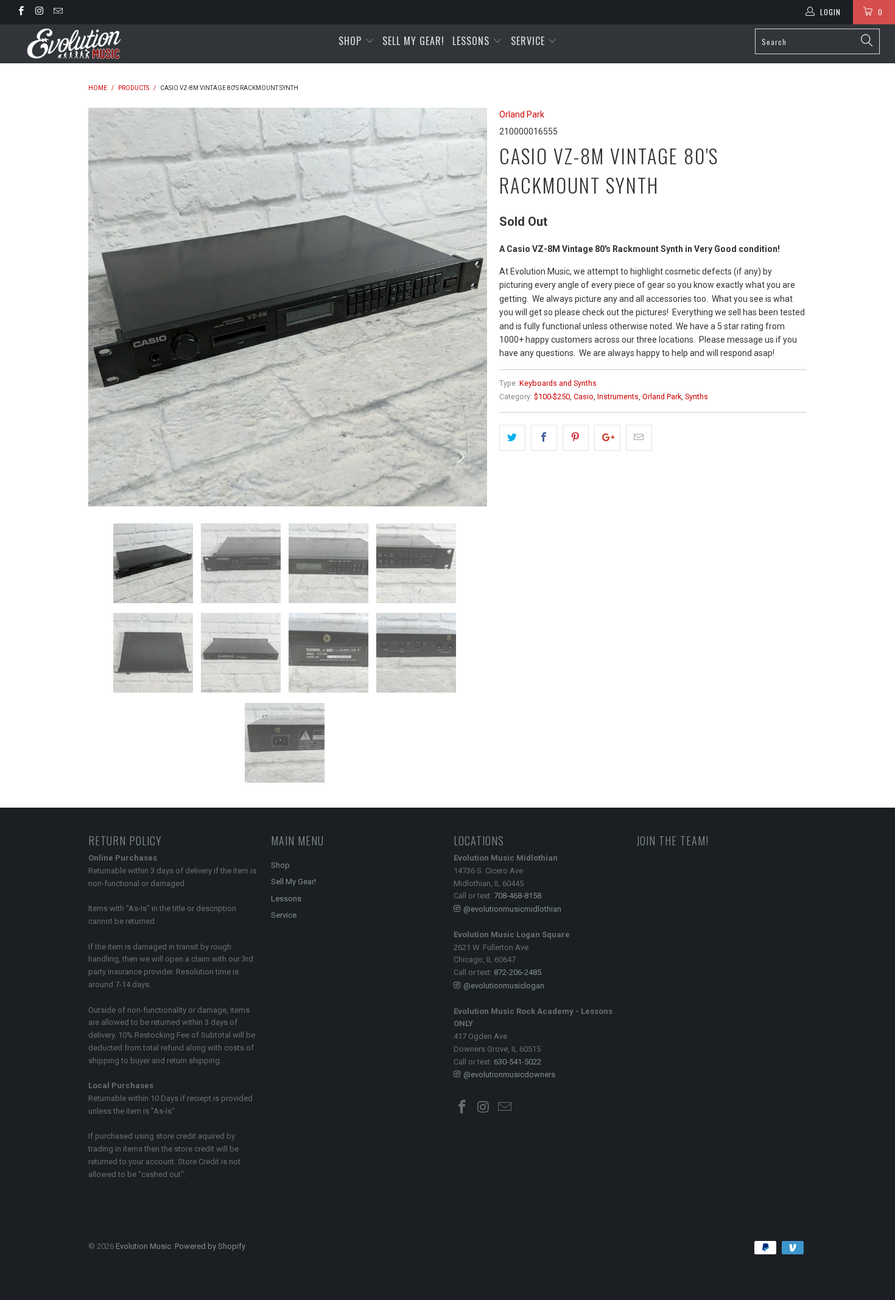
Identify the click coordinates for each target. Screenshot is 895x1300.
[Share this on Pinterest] (576, 437)
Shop (350, 40)
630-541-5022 (517, 1061)
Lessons (472, 40)
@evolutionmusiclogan (503, 985)
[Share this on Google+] (607, 437)
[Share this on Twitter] (512, 437)
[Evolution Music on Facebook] (20, 12)
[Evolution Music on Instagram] (38, 12)
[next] (466, 307)
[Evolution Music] (77, 43)
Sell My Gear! (413, 40)
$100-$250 (552, 396)
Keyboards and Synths (558, 383)
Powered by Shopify (210, 1246)
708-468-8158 (517, 895)
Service (529, 40)
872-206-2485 (517, 972)
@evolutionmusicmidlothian (512, 909)
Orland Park (521, 114)
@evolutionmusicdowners (509, 1074)
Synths (696, 396)
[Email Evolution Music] (57, 12)
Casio (584, 396)
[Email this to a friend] (639, 437)
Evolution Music (143, 1246)
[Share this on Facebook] (544, 437)
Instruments (618, 396)
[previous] (110, 307)
